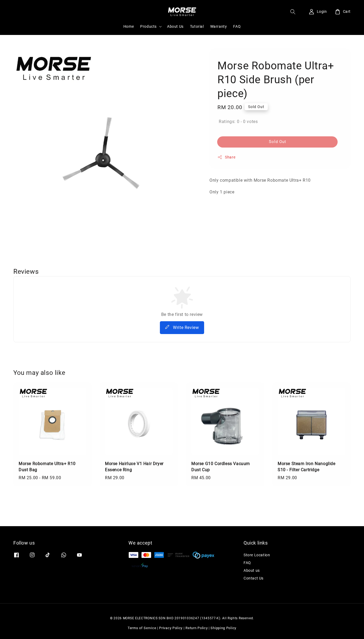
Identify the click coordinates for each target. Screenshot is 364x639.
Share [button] (230, 157)
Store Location (257, 555)
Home (128, 26)
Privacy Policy (171, 628)
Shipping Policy (223, 628)
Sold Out (277, 141)
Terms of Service (142, 628)
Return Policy (196, 628)
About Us (175, 26)
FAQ (237, 26)
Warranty (218, 26)
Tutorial (197, 26)
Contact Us (254, 578)
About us (252, 570)
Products (148, 26)
